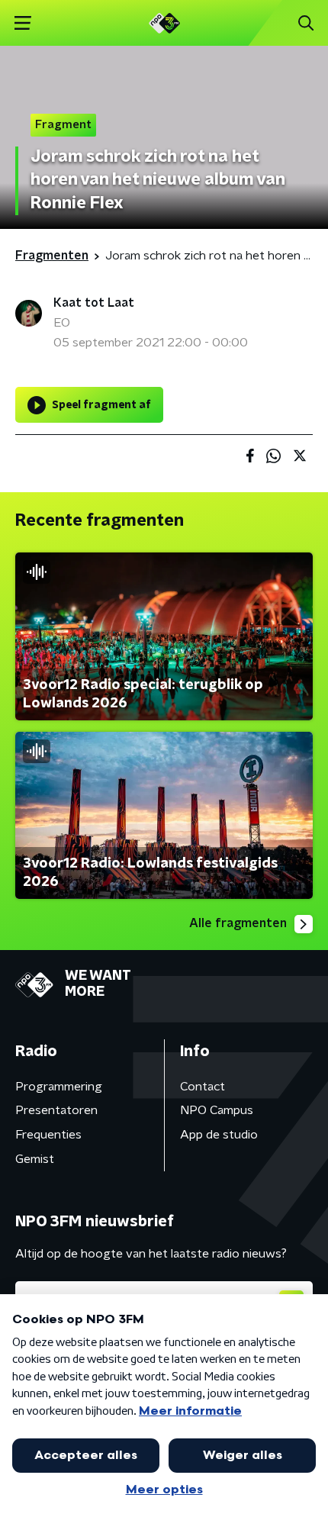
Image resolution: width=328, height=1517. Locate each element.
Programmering (58, 1087)
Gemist (34, 1159)
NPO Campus (216, 1110)
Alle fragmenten (238, 923)
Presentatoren (56, 1110)
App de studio (219, 1135)
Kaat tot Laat (93, 303)
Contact (202, 1087)
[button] (22, 23)
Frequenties (48, 1135)
